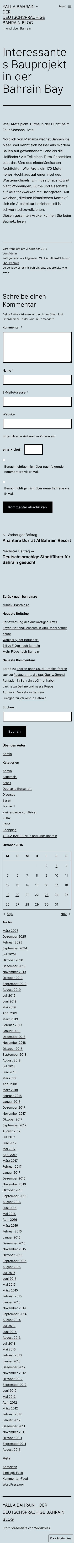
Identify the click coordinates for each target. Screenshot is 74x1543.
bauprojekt (54, 267)
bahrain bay (37, 267)
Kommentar (12, 327)
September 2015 (15, 1261)
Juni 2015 (10, 1278)
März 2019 (10, 1019)
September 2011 (14, 1444)
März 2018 (10, 1090)
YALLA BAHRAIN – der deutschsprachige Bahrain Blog (33, 1512)
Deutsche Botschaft (17, 788)
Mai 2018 (9, 1078)
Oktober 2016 (13, 1190)
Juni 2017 (9, 1143)
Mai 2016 (9, 1214)
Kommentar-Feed (15, 1478)
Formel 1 (9, 806)
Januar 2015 (11, 1302)
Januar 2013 (11, 1361)
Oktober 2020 (13, 960)
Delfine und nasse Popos (35, 686)
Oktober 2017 (12, 1119)
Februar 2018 (12, 1096)
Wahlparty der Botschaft (21, 640)
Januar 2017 (11, 1172)
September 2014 (15, 1314)
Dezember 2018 (14, 1037)
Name (8, 370)
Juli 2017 (9, 1137)
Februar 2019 (12, 1025)
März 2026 (10, 930)
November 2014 (14, 1308)
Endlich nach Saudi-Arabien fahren (42, 669)
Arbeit (7, 783)
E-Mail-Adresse (15, 392)
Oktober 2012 (13, 1379)
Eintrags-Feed (13, 1473)
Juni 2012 (10, 1390)
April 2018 (10, 1084)
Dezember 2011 (14, 1426)
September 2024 (15, 948)
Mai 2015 (9, 1284)
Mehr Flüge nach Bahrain (21, 651)
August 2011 (11, 1449)
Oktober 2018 (13, 1048)
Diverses (9, 794)
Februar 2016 (12, 1231)
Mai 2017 (9, 1149)
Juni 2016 (10, 1208)
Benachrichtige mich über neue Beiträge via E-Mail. (36, 491)
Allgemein (31, 258)
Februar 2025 (12, 942)
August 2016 (12, 1202)
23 (47, 895)
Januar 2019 (11, 1031)
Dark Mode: (57, 1538)
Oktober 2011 (12, 1438)
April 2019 (10, 1013)
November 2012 (14, 1373)
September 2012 (15, 1385)
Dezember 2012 (14, 1367)
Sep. (10, 914)
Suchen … (10, 707)
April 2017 (10, 1155)
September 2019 (15, 984)
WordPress (42, 1528)
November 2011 (14, 1432)
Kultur (7, 818)
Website (9, 414)
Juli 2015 (9, 1273)
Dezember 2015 (14, 1243)
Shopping (10, 830)
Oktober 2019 (13, 978)
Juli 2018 (9, 1066)
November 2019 (14, 972)
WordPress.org (13, 1484)
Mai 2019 (9, 1007)
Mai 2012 (9, 1396)
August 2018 (12, 1060)
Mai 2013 (9, 1349)
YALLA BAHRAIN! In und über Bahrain (30, 836)
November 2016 (14, 1184)
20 (17, 895)
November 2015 (14, 1249)
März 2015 (10, 1290)
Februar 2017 (12, 1166)
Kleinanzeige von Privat (20, 812)
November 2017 (14, 1113)
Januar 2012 (11, 1420)
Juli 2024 (9, 954)
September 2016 (15, 1196)
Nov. (64, 914)
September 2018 (15, 1054)
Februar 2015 (12, 1296)
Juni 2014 (10, 1332)
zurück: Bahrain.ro (16, 605)
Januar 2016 (11, 1237)
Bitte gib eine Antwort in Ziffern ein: (29, 436)
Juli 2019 (9, 995)
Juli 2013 (9, 1343)
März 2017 (10, 1160)
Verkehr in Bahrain (30, 692)
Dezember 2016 (14, 1178)
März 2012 (10, 1408)
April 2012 (10, 1402)
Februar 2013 (12, 1355)
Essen (7, 800)
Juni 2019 (10, 1001)
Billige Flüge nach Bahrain (21, 645)
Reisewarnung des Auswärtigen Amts (30, 622)
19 (7, 895)
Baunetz (9, 221)
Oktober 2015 (13, 1255)
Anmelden (10, 1467)
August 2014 (12, 1320)
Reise (6, 824)
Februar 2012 (12, 1414)
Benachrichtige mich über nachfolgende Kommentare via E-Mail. (34, 469)
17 (56, 885)
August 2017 (11, 1131)
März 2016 (10, 1225)
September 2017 (14, 1125)
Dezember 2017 (14, 1107)
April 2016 (10, 1219)
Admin (12, 253)
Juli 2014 (9, 1326)
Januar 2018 (11, 1101)
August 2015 (12, 1267)
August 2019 (12, 989)
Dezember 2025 (14, 936)
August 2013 (12, 1337)
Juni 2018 (10, 1072)
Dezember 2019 (14, 966)
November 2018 (14, 1042)
